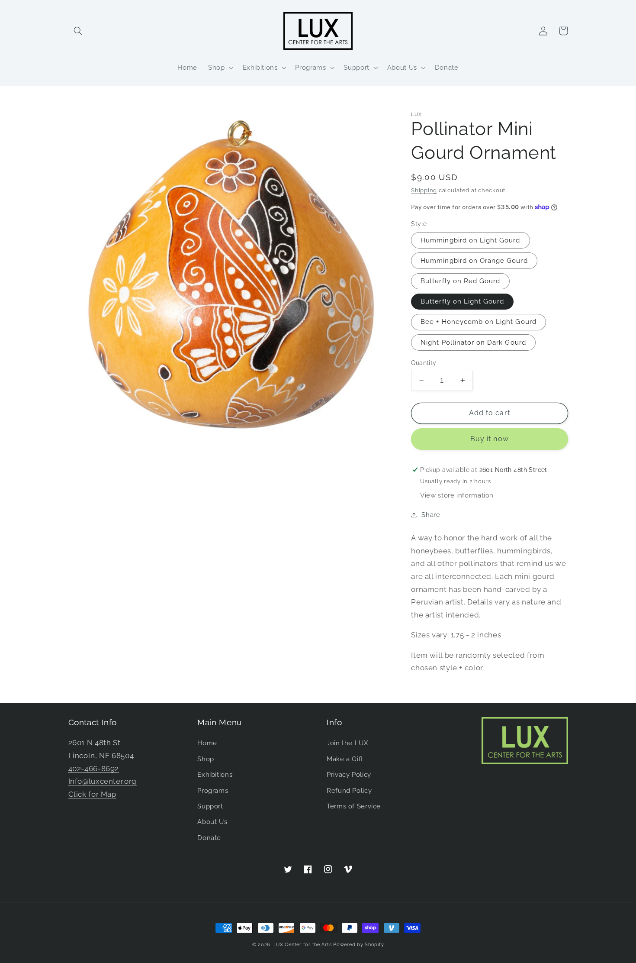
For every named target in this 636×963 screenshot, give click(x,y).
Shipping (424, 190)
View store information (457, 495)
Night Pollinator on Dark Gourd (473, 342)
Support (210, 806)
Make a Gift (345, 759)
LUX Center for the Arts (302, 944)
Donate (209, 837)
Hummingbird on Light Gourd (470, 240)
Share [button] (430, 514)
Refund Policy (349, 790)
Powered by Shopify (358, 944)
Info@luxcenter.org (102, 781)
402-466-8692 (93, 768)
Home (207, 742)
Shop (205, 759)
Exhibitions (214, 774)
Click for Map (92, 794)
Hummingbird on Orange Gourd (474, 260)
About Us (212, 821)
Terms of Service (354, 806)
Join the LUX (347, 742)
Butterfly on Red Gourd (460, 280)
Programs (212, 790)
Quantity (423, 362)
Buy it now (489, 439)
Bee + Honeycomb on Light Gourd (478, 321)
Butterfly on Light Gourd (462, 301)
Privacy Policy (349, 774)
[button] (78, 31)
